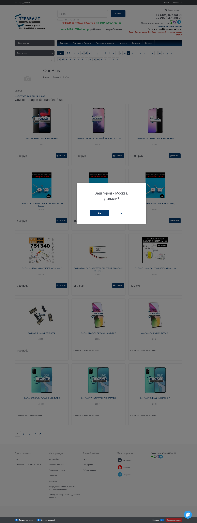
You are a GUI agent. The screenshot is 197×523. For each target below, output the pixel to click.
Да (99, 213)
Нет (121, 213)
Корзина (155, 520)
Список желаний (48, 520)
